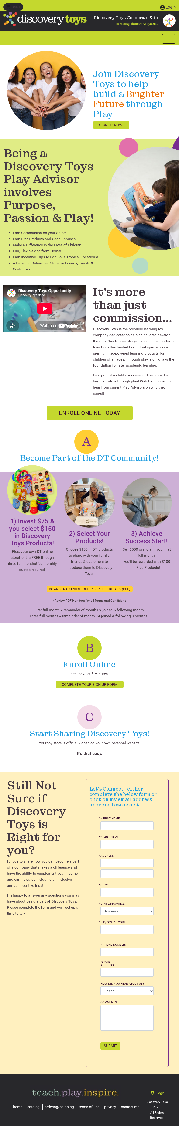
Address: (107, 855)
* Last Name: (109, 837)
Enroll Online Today (89, 413)
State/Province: (112, 903)
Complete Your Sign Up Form (89, 684)
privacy (110, 1107)
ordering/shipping (59, 1107)
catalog (33, 1107)
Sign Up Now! (111, 125)
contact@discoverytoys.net (136, 24)
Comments (108, 1002)
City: (104, 885)
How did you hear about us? (122, 983)
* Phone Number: (113, 944)
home (17, 1107)
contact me (130, 1107)
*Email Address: (107, 963)
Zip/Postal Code (113, 922)
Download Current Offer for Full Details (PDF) (89, 589)
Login (171, 7)
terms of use (89, 1107)
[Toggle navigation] (168, 39)
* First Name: (110, 818)
